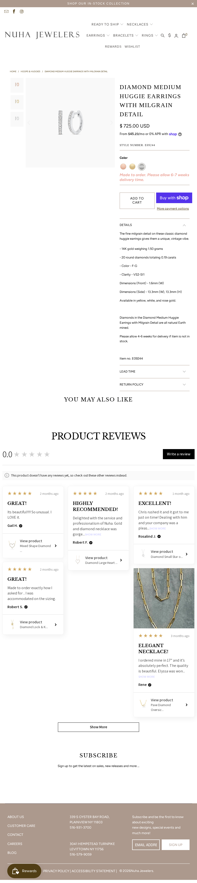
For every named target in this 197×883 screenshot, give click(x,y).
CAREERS (14, 844)
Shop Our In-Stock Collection (98, 3)
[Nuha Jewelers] (42, 36)
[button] (108, 24)
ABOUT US (15, 817)
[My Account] (176, 36)
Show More (93, 534)
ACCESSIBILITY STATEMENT (93, 871)
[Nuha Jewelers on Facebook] (14, 12)
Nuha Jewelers (142, 871)
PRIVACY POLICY (56, 871)
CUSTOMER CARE (21, 826)
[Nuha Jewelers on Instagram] (21, 12)
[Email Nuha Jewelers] (6, 12)
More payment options (173, 208)
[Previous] (29, 122)
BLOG (12, 853)
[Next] (111, 122)
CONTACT (15, 835)
